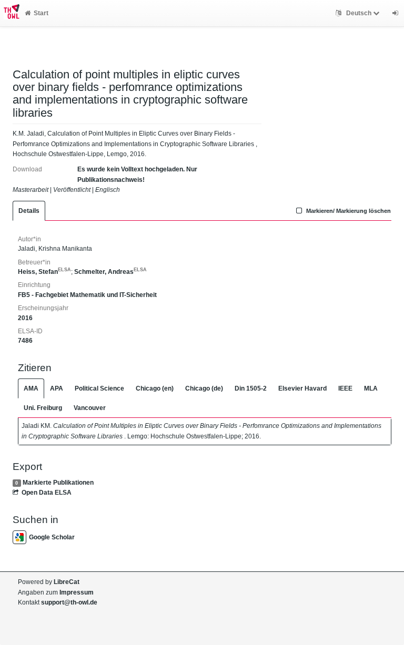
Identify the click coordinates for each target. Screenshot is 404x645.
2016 (25, 318)
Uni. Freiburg (43, 408)
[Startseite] (9, 13)
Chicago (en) (155, 388)
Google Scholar (52, 537)
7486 (25, 340)
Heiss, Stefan (44, 271)
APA (56, 388)
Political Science (99, 388)
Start (41, 13)
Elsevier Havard (302, 388)
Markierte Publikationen (58, 482)
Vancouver (90, 408)
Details (28, 210)
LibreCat (66, 582)
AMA (31, 388)
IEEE (345, 388)
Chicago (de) (204, 388)
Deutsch (359, 13)
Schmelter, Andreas (110, 271)
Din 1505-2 (251, 388)
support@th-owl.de (69, 602)
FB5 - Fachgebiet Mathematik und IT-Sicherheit (87, 295)
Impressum (76, 592)
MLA (371, 388)
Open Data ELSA (47, 492)
